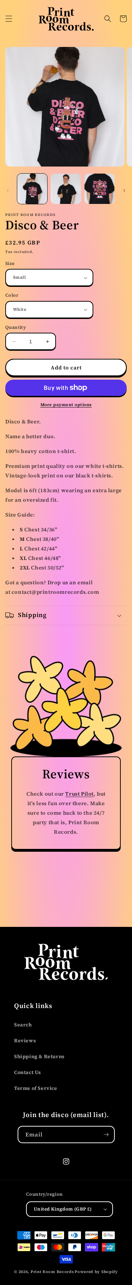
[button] (9, 18)
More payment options (66, 405)
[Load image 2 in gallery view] (66, 189)
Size (10, 263)
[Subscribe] (106, 1134)
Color (11, 295)
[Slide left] (7, 190)
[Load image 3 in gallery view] (99, 189)
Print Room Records (52, 1271)
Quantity (15, 327)
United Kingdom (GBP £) (63, 1209)
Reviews (25, 1040)
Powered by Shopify (96, 1271)
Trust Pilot (79, 793)
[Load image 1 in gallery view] (32, 189)
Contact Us (27, 1072)
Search (23, 1024)
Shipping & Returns (39, 1056)
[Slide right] (124, 190)
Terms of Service (35, 1088)
